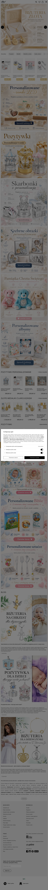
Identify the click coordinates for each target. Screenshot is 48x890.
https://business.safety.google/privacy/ (17, 439)
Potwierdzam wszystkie (34, 457)
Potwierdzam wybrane (13, 457)
